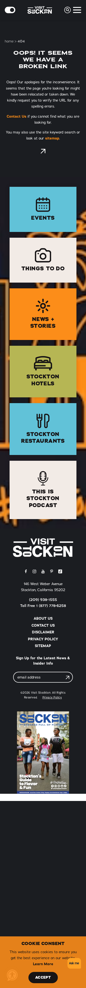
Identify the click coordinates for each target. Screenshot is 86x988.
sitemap (52, 138)
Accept (43, 977)
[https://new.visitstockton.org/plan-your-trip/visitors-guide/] (43, 752)
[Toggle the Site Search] (67, 10)
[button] (73, 963)
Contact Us (16, 116)
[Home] (43, 547)
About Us (43, 618)
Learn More (43, 964)
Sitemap (43, 645)
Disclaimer (43, 632)
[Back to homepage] (43, 151)
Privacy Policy (43, 639)
